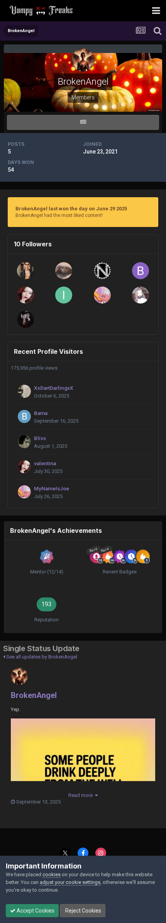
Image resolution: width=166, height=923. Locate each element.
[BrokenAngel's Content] (83, 122)
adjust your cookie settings (70, 882)
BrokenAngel (34, 695)
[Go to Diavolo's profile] (140, 295)
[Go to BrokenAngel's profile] (19, 676)
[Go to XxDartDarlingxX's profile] (24, 391)
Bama (40, 413)
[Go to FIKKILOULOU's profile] (25, 319)
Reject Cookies (82, 911)
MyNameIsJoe (51, 488)
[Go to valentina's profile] (25, 295)
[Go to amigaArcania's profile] (25, 270)
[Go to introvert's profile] (63, 295)
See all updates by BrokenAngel (41, 657)
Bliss (40, 438)
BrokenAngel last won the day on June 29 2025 (71, 209)
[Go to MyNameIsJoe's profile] (102, 295)
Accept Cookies (34, 911)
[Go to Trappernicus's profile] (63, 270)
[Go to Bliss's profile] (24, 441)
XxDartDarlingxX (53, 388)
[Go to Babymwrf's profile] (140, 270)
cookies (51, 874)
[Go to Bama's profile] (24, 416)
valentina (45, 463)
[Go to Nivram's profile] (102, 270)
